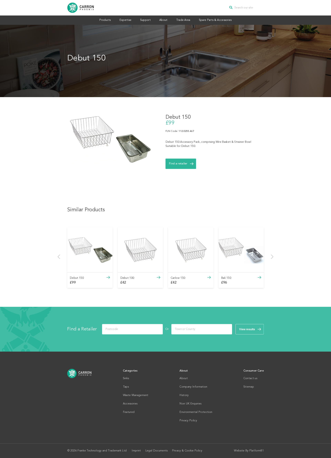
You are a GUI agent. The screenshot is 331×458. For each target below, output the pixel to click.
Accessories (130, 403)
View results (247, 329)
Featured (129, 412)
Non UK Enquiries (190, 403)
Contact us (250, 378)
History (184, 395)
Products (105, 20)
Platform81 (256, 450)
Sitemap (248, 387)
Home (79, 373)
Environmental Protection (195, 412)
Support (145, 20)
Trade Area (183, 20)
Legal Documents (156, 450)
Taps (126, 387)
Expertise (125, 20)
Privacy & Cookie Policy (187, 450)
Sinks (126, 378)
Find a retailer (178, 163)
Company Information (193, 387)
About (163, 20)
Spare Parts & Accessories (215, 20)
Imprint (136, 450)
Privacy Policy (188, 420)
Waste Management (135, 395)
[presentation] (59, 256)
